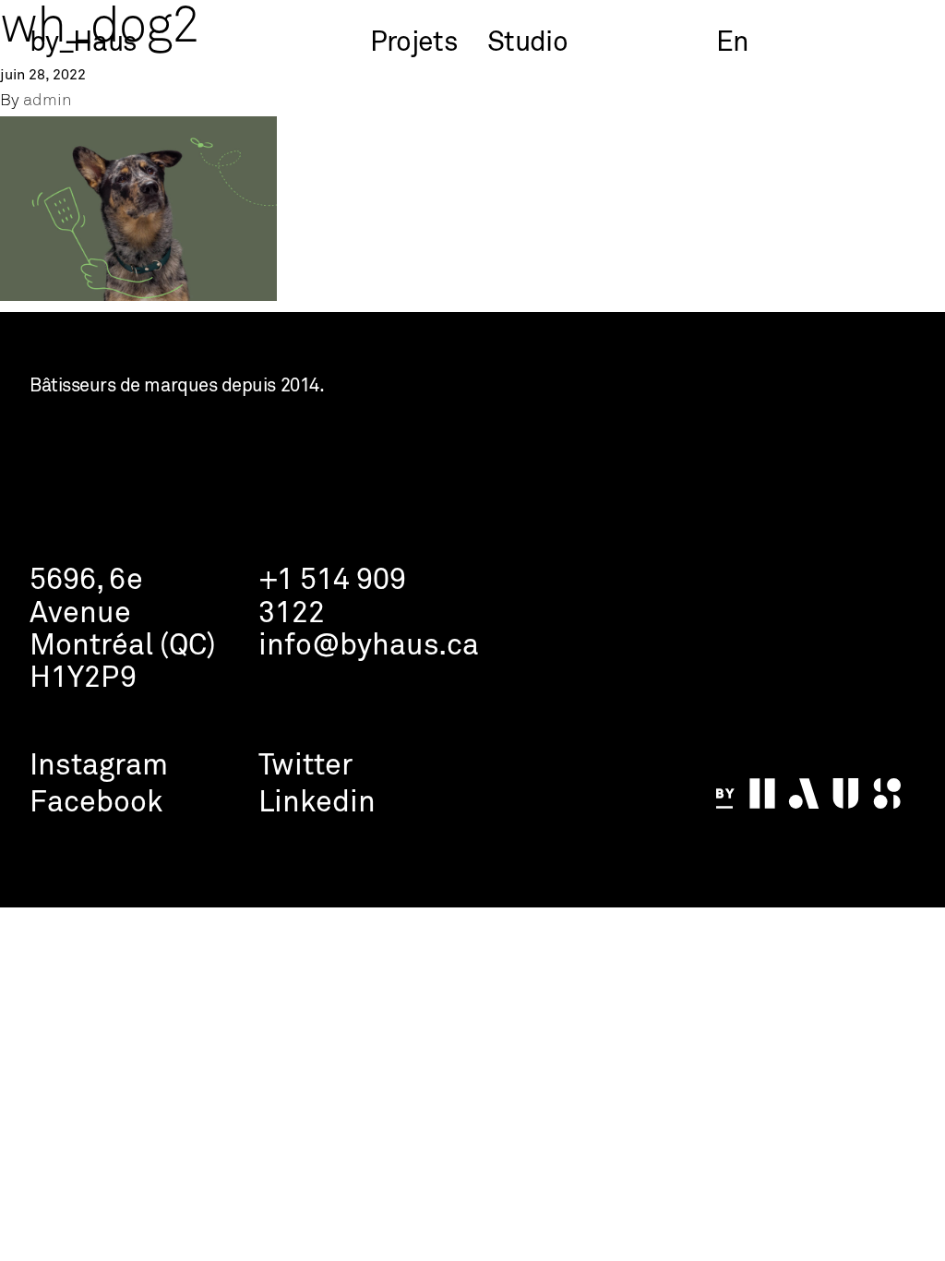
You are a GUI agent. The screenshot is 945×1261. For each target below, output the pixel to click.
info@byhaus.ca (368, 646)
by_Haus (83, 43)
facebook (96, 803)
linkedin (317, 803)
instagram (99, 766)
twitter (305, 766)
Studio (527, 43)
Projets (414, 43)
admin (47, 101)
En (732, 43)
